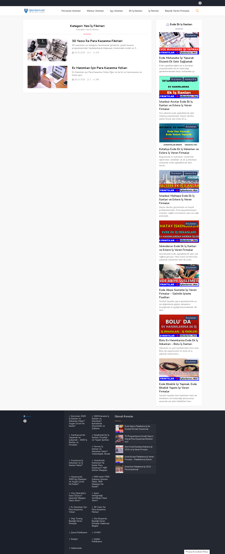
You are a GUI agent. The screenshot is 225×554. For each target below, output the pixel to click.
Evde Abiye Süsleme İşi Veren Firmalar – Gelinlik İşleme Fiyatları (178, 293)
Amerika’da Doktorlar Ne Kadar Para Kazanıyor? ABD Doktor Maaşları (99, 465)
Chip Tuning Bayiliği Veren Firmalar (75, 521)
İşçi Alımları (116, 10)
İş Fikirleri (153, 10)
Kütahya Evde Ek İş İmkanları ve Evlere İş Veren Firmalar (179, 151)
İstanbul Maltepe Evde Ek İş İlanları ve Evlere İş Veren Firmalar (177, 199)
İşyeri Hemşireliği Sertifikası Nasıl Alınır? (99, 497)
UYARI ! (97, 532)
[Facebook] (200, 3)
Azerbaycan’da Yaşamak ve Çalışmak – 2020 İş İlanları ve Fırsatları (78, 440)
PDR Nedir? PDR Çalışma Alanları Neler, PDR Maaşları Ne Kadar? (100, 481)
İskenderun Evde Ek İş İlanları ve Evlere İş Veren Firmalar (177, 248)
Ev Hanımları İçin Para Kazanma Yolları (99, 68)
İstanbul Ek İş (190, 79)
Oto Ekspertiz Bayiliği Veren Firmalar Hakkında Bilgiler (100, 522)
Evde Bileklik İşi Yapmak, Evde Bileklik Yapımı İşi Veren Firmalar (178, 387)
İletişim (74, 539)
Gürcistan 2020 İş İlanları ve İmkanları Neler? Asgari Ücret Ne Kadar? (77, 421)
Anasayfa (80, 29)
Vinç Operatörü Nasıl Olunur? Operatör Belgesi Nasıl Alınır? (77, 497)
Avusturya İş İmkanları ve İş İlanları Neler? (76, 463)
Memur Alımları (95, 10)
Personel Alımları (71, 10)
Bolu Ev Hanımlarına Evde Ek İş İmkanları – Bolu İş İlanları (178, 342)
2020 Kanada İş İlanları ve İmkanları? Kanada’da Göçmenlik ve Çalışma (100, 422)
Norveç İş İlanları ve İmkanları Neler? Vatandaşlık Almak (101, 450)
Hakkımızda (76, 548)
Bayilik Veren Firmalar (177, 10)
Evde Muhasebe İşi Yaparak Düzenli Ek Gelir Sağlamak (176, 59)
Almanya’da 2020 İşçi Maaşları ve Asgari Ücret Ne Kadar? (77, 480)
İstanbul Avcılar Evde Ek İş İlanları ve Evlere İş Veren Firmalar (176, 105)
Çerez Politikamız (79, 532)
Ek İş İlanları (135, 10)
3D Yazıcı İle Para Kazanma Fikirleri (97, 41)
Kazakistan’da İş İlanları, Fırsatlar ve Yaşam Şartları (100, 437)
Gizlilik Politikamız (97, 540)
